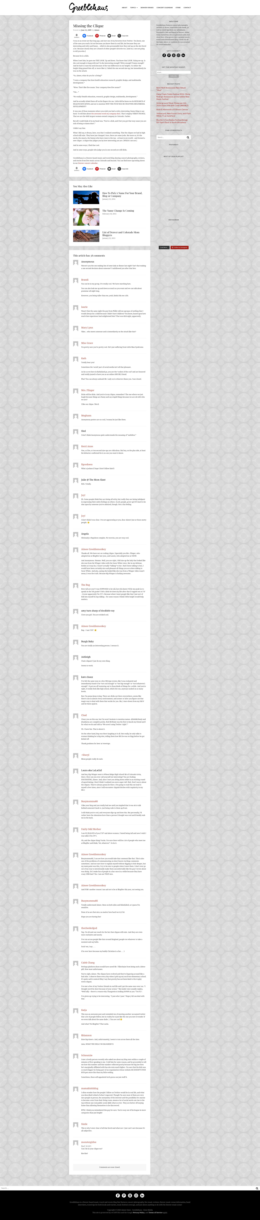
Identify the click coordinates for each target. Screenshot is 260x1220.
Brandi (84, 280)
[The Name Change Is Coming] (86, 217)
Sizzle (84, 1124)
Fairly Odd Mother (91, 829)
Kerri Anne (87, 446)
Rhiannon (86, 1035)
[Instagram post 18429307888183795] (161, 227)
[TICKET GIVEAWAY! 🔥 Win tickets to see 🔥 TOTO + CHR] (161, 234)
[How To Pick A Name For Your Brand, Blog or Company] (86, 197)
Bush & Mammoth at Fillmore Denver (172, 109)
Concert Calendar (165, 7)
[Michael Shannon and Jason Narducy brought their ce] (185, 234)
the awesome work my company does (105, 114)
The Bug (85, 585)
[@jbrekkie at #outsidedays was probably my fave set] (173, 234)
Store (178, 7)
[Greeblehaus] (88, 8)
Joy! (83, 495)
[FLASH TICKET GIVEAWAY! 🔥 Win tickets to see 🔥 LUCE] (161, 241)
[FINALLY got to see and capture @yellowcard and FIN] (185, 241)
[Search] (188, 137)
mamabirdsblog (89, 1088)
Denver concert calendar (88, 163)
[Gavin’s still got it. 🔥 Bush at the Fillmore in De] (173, 241)
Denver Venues (147, 7)
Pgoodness (87, 464)
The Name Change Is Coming (118, 210)
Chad (84, 715)
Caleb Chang (88, 962)
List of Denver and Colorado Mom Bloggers (120, 234)
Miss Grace (87, 343)
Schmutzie (86, 1055)
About (124, 7)
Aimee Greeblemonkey (93, 549)
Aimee (96, 30)
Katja (84, 1010)
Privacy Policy (139, 1213)
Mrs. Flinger (87, 390)
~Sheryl (85, 755)
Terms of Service (155, 1213)
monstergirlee (88, 1142)
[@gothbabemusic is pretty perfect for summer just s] (185, 227)
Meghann (86, 415)
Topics (133, 7)
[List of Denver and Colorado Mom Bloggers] (86, 236)
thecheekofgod (89, 928)
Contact (187, 7)
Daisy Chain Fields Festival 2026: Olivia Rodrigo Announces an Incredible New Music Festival (173, 96)
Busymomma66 (89, 801)
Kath (83, 358)
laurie (84, 307)
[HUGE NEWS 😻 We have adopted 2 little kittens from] (173, 227)
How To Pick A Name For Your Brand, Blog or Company (122, 194)
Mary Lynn (87, 327)
